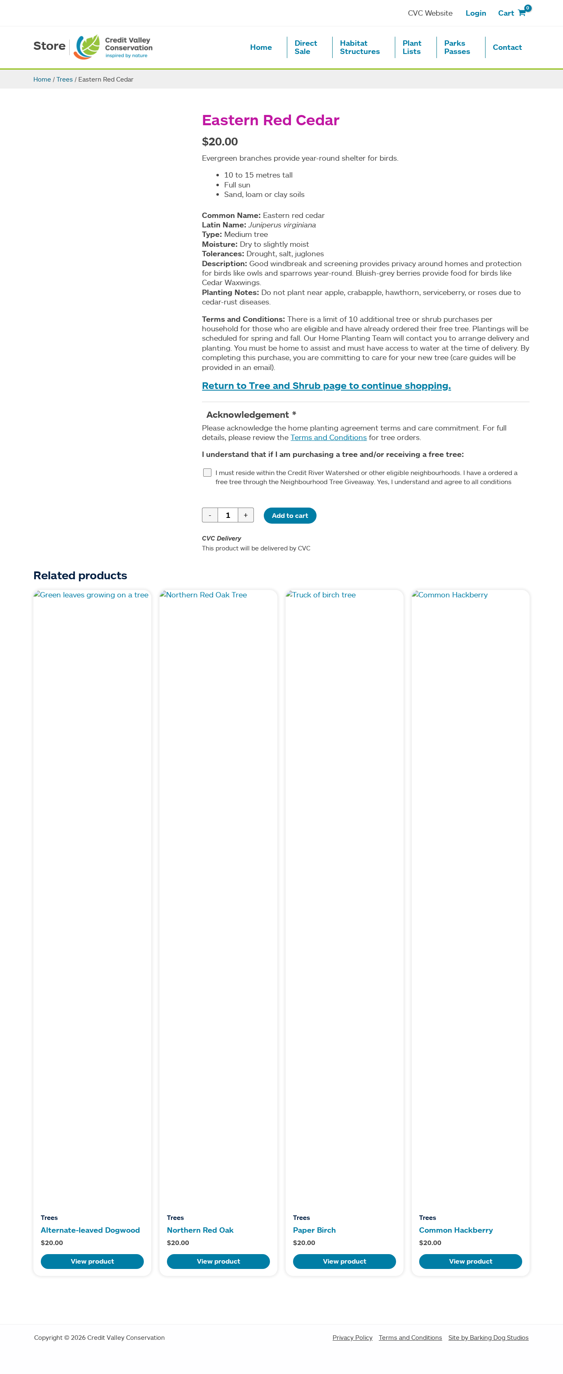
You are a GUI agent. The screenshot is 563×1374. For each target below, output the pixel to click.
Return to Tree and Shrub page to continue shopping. (326, 385)
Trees (64, 79)
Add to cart (290, 515)
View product (92, 1261)
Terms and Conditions (329, 437)
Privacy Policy (353, 1337)
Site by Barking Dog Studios (488, 1337)
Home (42, 79)
